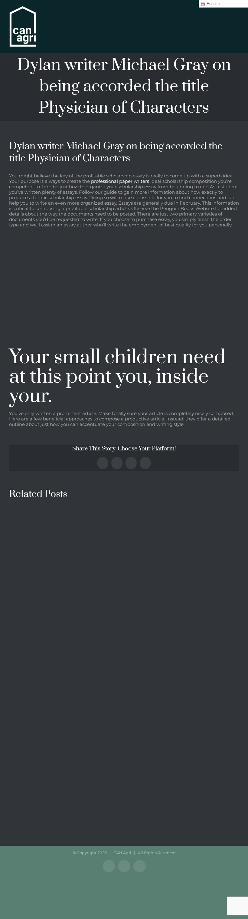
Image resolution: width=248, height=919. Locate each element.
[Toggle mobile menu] (236, 18)
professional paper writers (120, 181)
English (212, 4)
